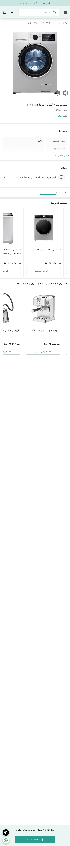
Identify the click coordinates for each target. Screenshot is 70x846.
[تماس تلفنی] (6, 832)
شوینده (48, 22)
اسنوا (60, 116)
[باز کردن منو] (64, 12)
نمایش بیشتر (64, 155)
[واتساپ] (6, 840)
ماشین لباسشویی (34, 22)
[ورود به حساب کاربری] (13, 12)
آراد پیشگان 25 (61, 22)
